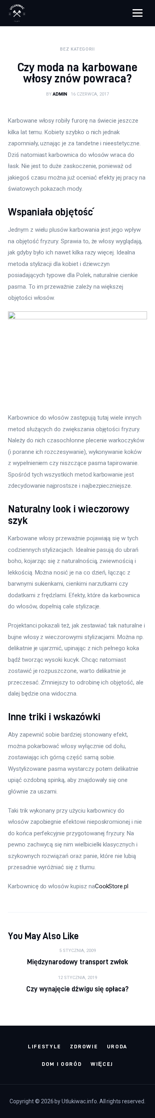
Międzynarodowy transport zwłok (77, 962)
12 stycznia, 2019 (77, 977)
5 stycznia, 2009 (77, 950)
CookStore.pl (111, 886)
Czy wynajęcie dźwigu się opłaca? (77, 989)
